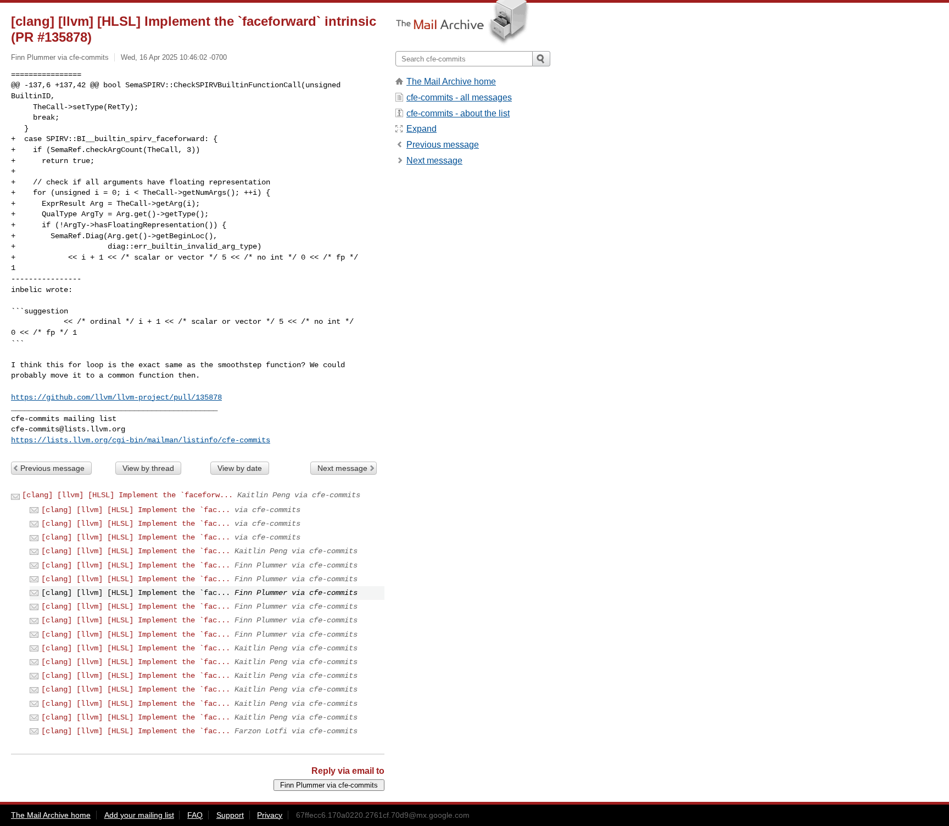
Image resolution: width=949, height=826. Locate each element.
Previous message (52, 468)
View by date (239, 468)
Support (230, 815)
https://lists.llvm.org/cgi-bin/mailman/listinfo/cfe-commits (140, 440)
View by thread (148, 468)
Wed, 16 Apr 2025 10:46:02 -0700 (174, 57)
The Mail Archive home (451, 81)
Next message (342, 468)
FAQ (195, 815)
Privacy (269, 815)
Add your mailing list (139, 815)
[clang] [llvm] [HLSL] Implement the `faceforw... (127, 495)
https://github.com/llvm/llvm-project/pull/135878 (116, 397)
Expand (421, 128)
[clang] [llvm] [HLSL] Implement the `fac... (135, 509)
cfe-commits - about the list (458, 113)
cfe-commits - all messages (459, 97)
